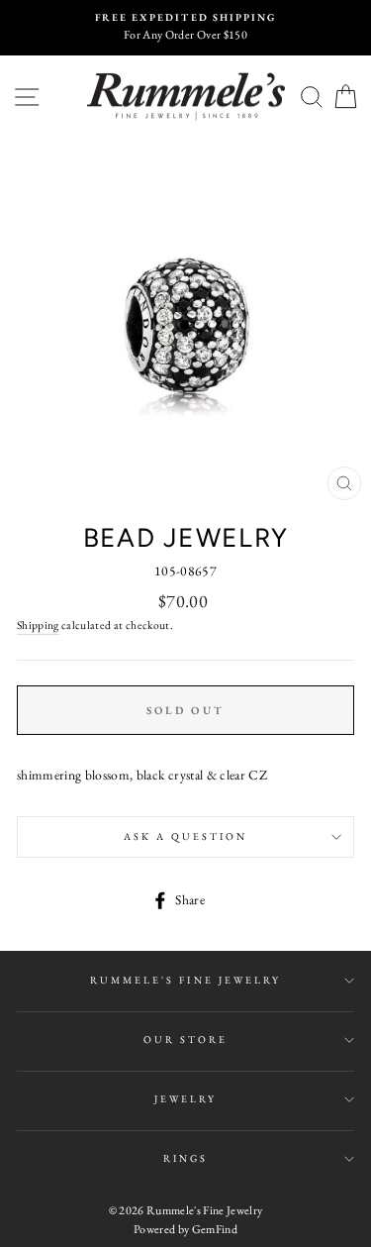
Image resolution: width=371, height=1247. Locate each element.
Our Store (186, 1039)
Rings (185, 1158)
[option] (185, 28)
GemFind (214, 1229)
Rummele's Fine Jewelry (185, 980)
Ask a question (186, 836)
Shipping (38, 624)
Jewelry (185, 1098)
